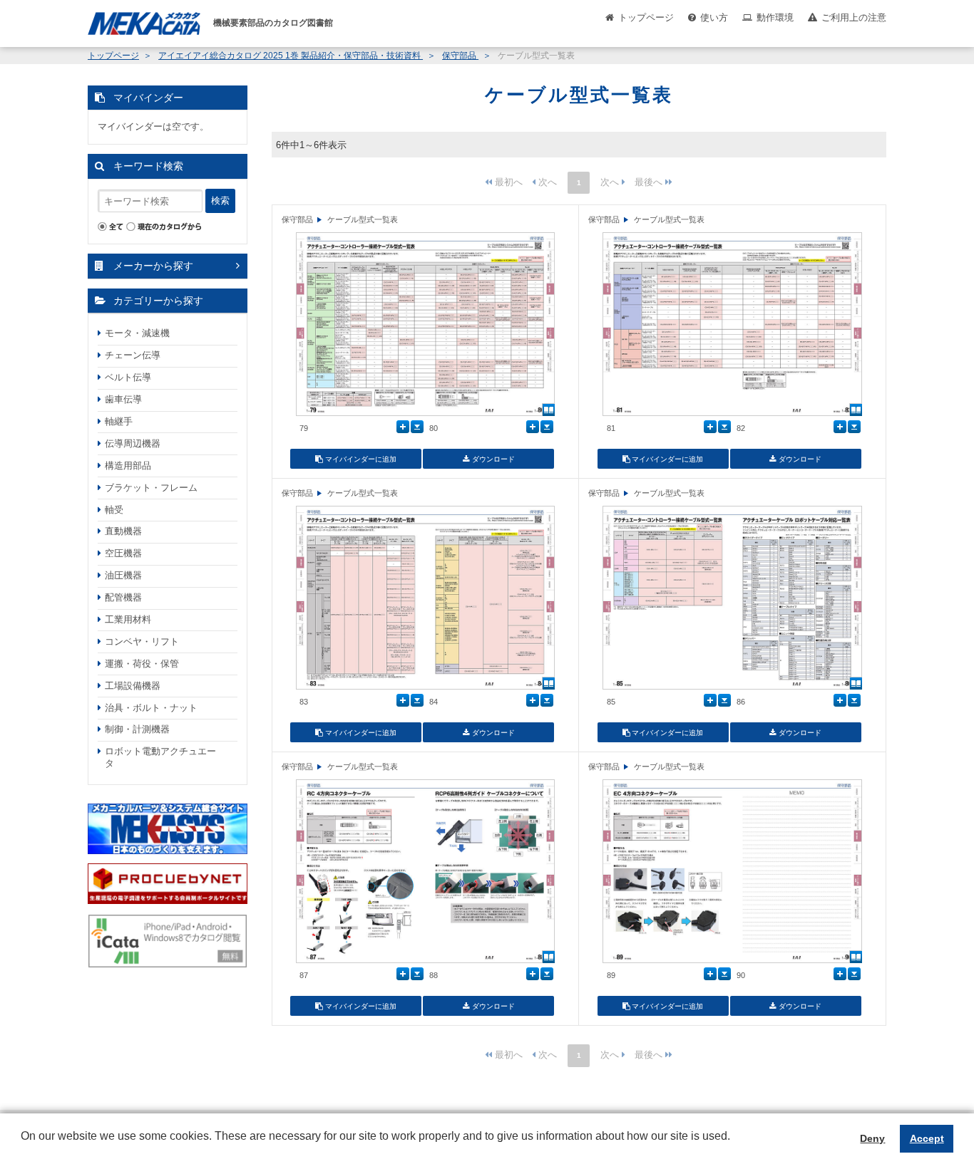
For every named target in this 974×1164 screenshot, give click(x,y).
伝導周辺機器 (132, 443)
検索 (220, 200)
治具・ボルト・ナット (151, 707)
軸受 (114, 509)
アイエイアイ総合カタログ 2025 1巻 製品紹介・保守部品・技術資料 (290, 56)
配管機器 (123, 597)
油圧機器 (123, 575)
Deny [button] (872, 1138)
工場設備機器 (132, 685)
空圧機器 (123, 553)
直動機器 (123, 531)
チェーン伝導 (132, 355)
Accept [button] (927, 1138)
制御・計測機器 (137, 729)
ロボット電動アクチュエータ (160, 757)
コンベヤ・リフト (142, 641)
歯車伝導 (123, 399)
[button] (23, 1147)
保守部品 (460, 56)
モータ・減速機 (137, 333)
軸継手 (119, 421)
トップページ (646, 17)
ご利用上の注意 (853, 17)
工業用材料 (128, 619)
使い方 (714, 17)
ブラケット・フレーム (151, 487)
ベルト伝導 (128, 377)
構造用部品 (128, 465)
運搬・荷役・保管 (142, 663)
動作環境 (775, 17)
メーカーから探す (153, 266)
